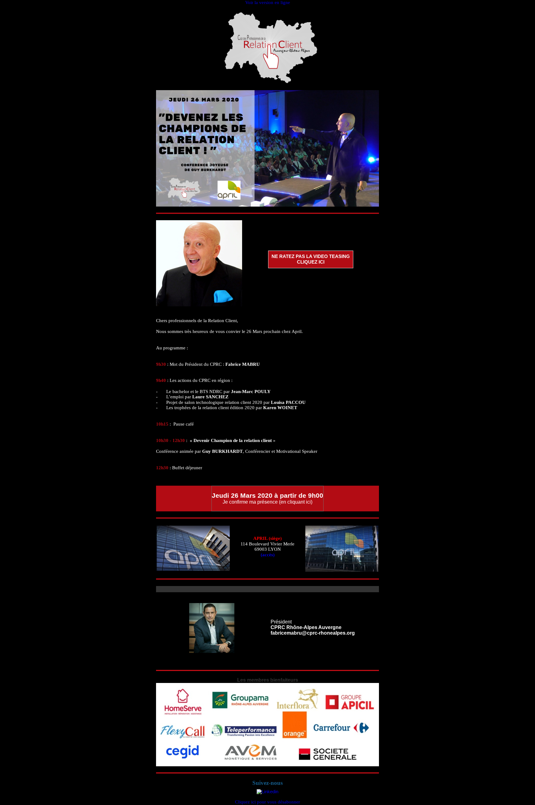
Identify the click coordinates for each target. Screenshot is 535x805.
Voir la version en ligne (267, 2)
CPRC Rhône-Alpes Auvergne (306, 627)
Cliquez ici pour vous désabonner (267, 801)
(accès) (268, 554)
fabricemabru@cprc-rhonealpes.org (313, 633)
